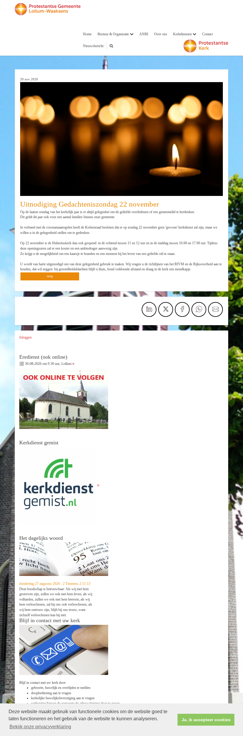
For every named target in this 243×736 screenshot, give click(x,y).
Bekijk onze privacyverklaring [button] (40, 726)
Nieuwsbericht (93, 46)
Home (87, 34)
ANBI (143, 34)
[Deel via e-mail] (215, 309)
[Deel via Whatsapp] (198, 309)
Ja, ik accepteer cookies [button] (206, 719)
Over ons (160, 34)
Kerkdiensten (183, 34)
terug (50, 276)
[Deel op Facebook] (182, 309)
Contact (207, 34)
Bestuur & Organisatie (113, 34)
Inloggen (25, 337)
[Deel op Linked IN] (149, 309)
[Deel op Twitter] (165, 309)
